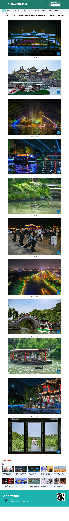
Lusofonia (56, 10)
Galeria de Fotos (11, 464)
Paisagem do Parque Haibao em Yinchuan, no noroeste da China (33, 486)
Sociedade (6, 13)
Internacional (16, 10)
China (8, 10)
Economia (24, 10)
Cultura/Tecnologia (34, 10)
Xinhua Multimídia (46, 10)
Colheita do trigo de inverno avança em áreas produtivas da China (59, 474)
